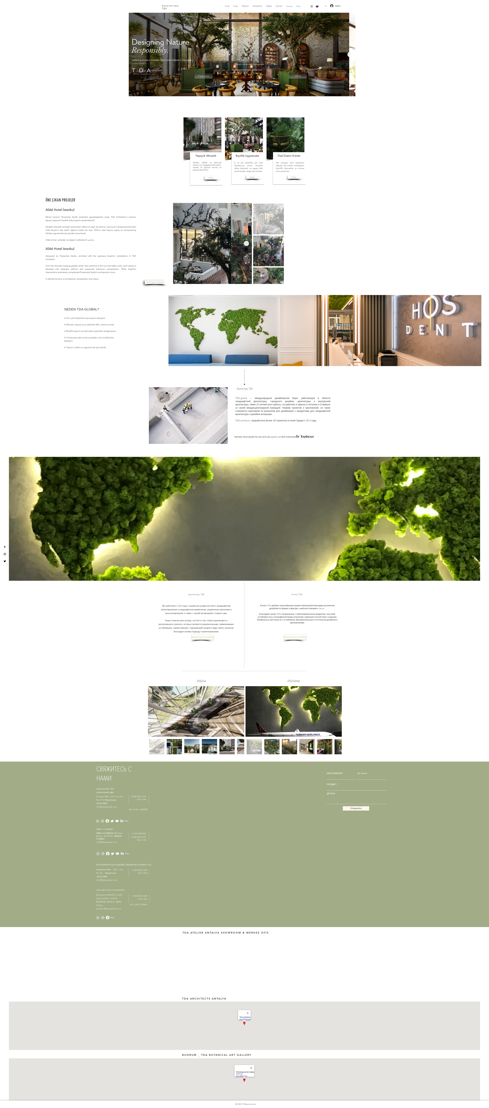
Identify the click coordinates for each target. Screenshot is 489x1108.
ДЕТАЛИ (331, 794)
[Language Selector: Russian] (321, 6)
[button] (311, 5)
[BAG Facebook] (107, 917)
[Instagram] (102, 821)
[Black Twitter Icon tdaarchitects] (4, 561)
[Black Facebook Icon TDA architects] (4, 546)
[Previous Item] (178, 243)
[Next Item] (349, 54)
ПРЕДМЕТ (332, 784)
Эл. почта (361, 773)
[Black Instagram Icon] (4, 554)
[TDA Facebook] (107, 821)
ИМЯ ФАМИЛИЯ (335, 773)
